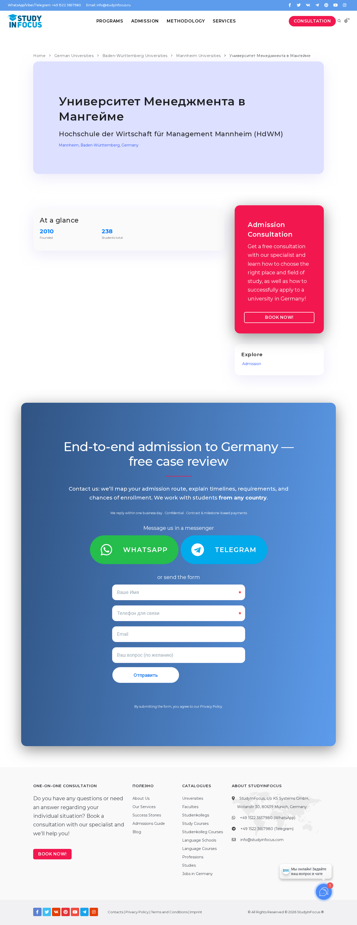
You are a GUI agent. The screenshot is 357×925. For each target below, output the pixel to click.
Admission (145, 21)
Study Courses (195, 823)
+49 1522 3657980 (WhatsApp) (267, 817)
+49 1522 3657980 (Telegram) (266, 828)
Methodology (186, 21)
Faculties (190, 806)
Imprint (196, 912)
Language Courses (199, 848)
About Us (141, 798)
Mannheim (69, 145)
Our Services (144, 806)
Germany (130, 145)
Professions (192, 857)
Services (224, 21)
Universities (192, 798)
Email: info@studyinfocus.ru (108, 5)
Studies (189, 865)
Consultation (312, 21)
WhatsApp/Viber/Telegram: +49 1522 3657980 (44, 5)
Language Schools (199, 840)
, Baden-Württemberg (99, 145)
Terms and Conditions (169, 912)
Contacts (115, 912)
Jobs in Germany (197, 873)
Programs (109, 21)
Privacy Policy (211, 706)
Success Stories (147, 815)
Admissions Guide (149, 823)
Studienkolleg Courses (202, 832)
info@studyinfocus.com (262, 839)
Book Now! (279, 317)
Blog (137, 832)
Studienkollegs (195, 815)
